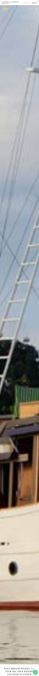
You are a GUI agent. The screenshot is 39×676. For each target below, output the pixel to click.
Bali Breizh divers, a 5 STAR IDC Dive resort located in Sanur (19, 671)
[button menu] (36, 9)
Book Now (34, 2)
